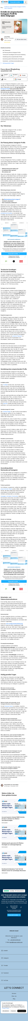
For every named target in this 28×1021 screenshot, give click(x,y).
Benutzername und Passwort (8, 343)
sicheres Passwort (17, 336)
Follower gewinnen (5, 485)
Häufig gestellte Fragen (8, 674)
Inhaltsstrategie (6, 411)
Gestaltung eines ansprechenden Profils (14, 369)
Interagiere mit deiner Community (9, 496)
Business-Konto (9, 706)
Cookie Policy (5, 1008)
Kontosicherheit (4, 614)
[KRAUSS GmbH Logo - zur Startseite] (4, 2)
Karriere (14, 993)
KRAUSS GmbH (14, 931)
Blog (2, 7)
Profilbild (5, 384)
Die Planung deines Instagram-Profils (13, 142)
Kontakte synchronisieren (7, 438)
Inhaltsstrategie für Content (7, 409)
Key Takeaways (6, 126)
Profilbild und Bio (5, 382)
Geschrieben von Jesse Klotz (11, 784)
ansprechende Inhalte (6, 489)
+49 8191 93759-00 (15, 940)
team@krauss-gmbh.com (16, 942)
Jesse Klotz (7, 36)
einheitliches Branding (6, 213)
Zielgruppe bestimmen (6, 157)
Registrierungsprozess (6, 315)
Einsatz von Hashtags (6, 519)
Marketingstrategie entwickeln (8, 190)
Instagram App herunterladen (8, 288)
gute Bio (5, 403)
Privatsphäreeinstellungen (7, 643)
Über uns (14, 996)
